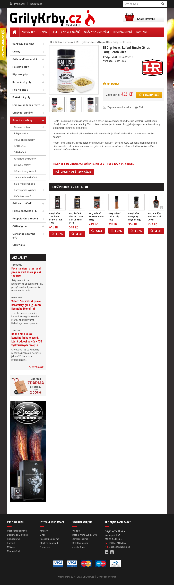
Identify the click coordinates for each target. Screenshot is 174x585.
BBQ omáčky (21, 133)
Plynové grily (20, 74)
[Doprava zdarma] (28, 385)
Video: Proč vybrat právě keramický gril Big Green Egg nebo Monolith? (26, 305)
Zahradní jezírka (80, 539)
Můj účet (11, 547)
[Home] (14, 32)
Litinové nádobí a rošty (26, 105)
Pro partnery (45, 547)
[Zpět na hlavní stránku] (50, 42)
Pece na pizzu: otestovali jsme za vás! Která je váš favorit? (26, 272)
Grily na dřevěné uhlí (24, 59)
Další (96, 104)
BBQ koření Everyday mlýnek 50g (134, 216)
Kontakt (141, 31)
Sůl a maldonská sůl (24, 183)
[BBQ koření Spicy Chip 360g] (116, 202)
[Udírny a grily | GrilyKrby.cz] (52, 18)
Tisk (141, 107)
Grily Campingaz (80, 543)
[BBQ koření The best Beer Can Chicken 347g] (77, 202)
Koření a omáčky (22, 120)
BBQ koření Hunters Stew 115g (96, 216)
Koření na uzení (22, 196)
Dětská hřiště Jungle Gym (84, 535)
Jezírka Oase (78, 547)
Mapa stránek (14, 551)
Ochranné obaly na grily (23, 235)
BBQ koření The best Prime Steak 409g (55, 218)
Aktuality (19, 257)
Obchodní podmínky (17, 531)
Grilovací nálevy (22, 165)
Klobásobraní (123, 31)
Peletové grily (20, 66)
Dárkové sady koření (25, 171)
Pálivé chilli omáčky (24, 139)
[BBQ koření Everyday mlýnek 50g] (136, 202)
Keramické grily (21, 82)
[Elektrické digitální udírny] (28, 451)
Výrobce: (108, 61)
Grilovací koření (22, 127)
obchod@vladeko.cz (119, 547)
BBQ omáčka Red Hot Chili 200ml (155, 216)
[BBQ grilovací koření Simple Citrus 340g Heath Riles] (74, 69)
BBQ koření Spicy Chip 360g (114, 216)
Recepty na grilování (66, 31)
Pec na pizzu (20, 89)
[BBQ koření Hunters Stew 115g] (97, 202)
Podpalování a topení (25, 218)
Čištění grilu (19, 226)
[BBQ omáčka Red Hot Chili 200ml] (156, 202)
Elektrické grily (21, 97)
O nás (43, 31)
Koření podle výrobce (25, 190)
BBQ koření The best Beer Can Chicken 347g (76, 218)
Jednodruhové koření (25, 177)
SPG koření (20, 152)
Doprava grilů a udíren (18, 535)
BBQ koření (20, 146)
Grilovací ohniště (22, 112)
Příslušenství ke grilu (24, 210)
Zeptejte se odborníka (119, 107)
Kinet (113, 576)
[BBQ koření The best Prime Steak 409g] (57, 202)
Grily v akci (18, 244)
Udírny (16, 51)
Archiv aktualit (36, 366)
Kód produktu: (111, 57)
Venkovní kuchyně (23, 43)
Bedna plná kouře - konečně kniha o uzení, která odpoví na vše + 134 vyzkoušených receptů (26, 339)
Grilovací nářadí (21, 203)
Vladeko (76, 531)
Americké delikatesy (25, 158)
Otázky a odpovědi (96, 31)
